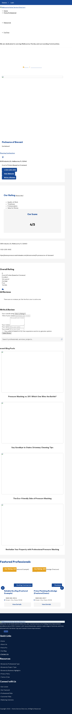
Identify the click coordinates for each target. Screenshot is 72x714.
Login (12, 2)
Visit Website (9, 174)
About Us (11, 26)
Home (6, 11)
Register (4, 2)
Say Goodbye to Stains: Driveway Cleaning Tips (32, 447)
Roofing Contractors (24, 585)
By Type (10, 18)
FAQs (9, 30)
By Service (11, 20)
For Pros (6, 33)
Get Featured (12, 41)
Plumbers (57, 585)
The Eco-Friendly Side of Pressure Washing (32, 498)
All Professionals (13, 16)
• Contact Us (4, 654)
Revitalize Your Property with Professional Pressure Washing (32, 549)
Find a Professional (10, 13)
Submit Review (7, 333)
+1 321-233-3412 (10, 170)
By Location (12, 22)
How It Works (12, 35)
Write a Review (9, 177)
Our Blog (10, 28)
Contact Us (11, 31)
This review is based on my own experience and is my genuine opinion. (28, 331)
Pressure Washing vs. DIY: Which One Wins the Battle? (32, 396)
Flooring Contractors (7, 153)
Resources (7, 23)
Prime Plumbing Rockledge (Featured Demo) (45, 592)
